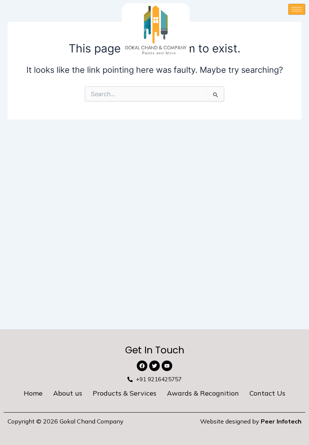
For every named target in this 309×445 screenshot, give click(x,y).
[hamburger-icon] (296, 9)
